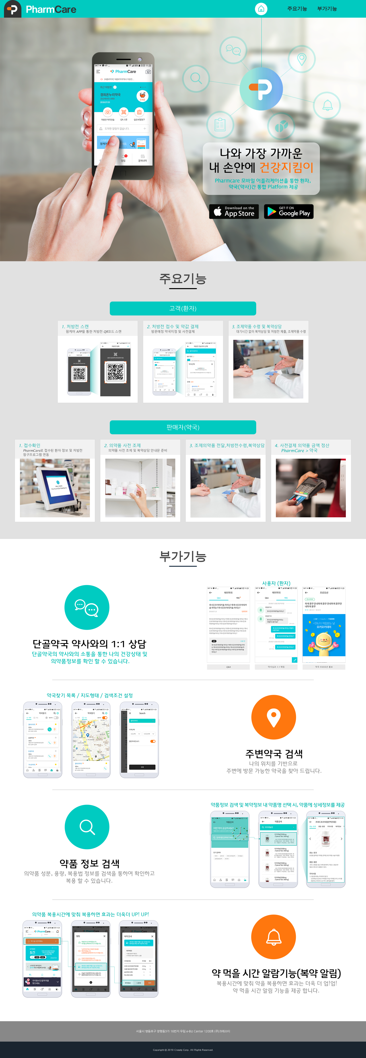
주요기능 (297, 8)
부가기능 (327, 8)
